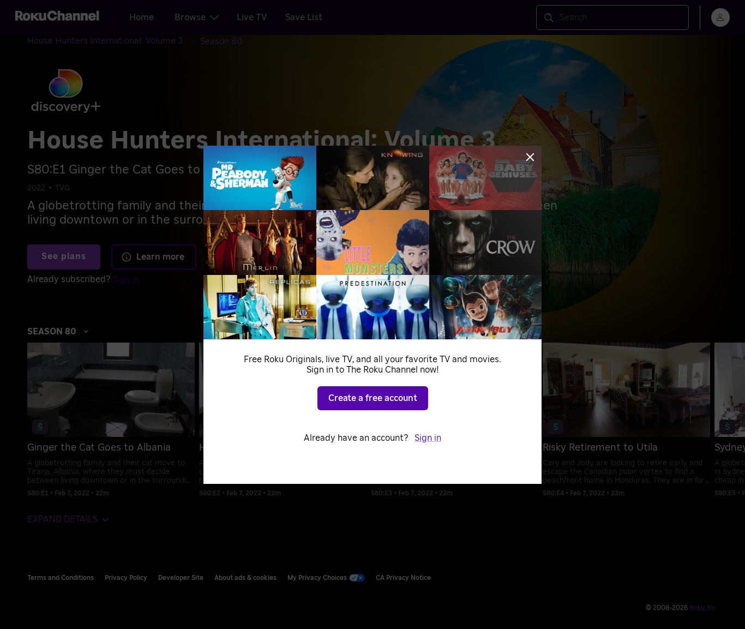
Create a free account (372, 398)
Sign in (427, 438)
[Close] (530, 157)
